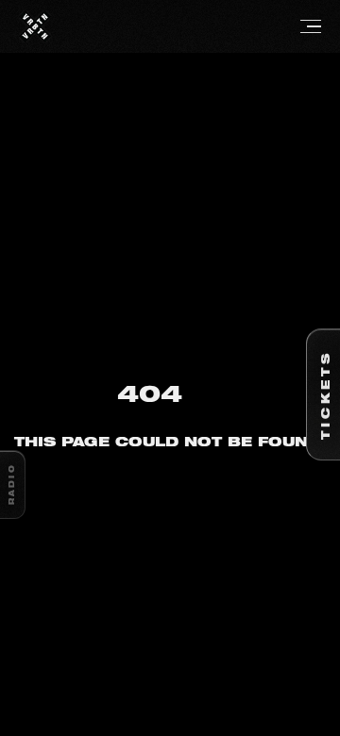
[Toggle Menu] (186, 26)
